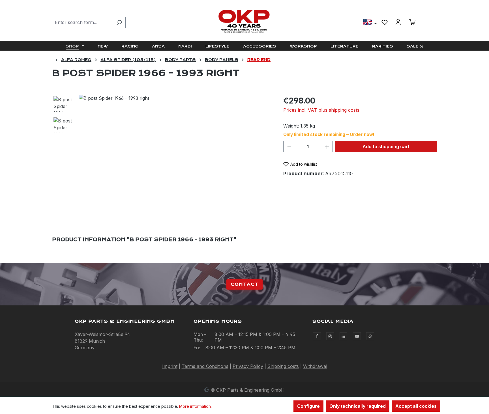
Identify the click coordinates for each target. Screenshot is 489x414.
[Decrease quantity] (289, 146)
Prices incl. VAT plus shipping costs (321, 110)
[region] (162, 155)
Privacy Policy (248, 366)
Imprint (169, 366)
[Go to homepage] (244, 21)
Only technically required (357, 406)
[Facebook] (316, 336)
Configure (308, 406)
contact (244, 284)
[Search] (119, 22)
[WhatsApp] (370, 336)
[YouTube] (356, 336)
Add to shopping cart (386, 146)
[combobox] (82, 22)
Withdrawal (315, 366)
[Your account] (398, 22)
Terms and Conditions (205, 366)
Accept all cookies (416, 406)
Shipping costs (283, 366)
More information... (196, 406)
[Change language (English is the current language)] (370, 22)
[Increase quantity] (327, 146)
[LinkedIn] (343, 336)
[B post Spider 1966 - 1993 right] (175, 155)
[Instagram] (330, 336)
